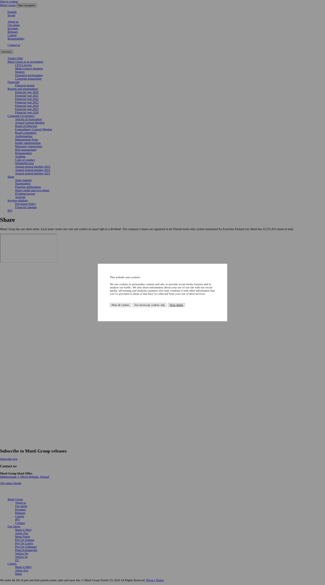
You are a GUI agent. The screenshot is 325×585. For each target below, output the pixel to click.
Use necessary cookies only (149, 305)
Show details (176, 305)
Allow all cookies (120, 305)
